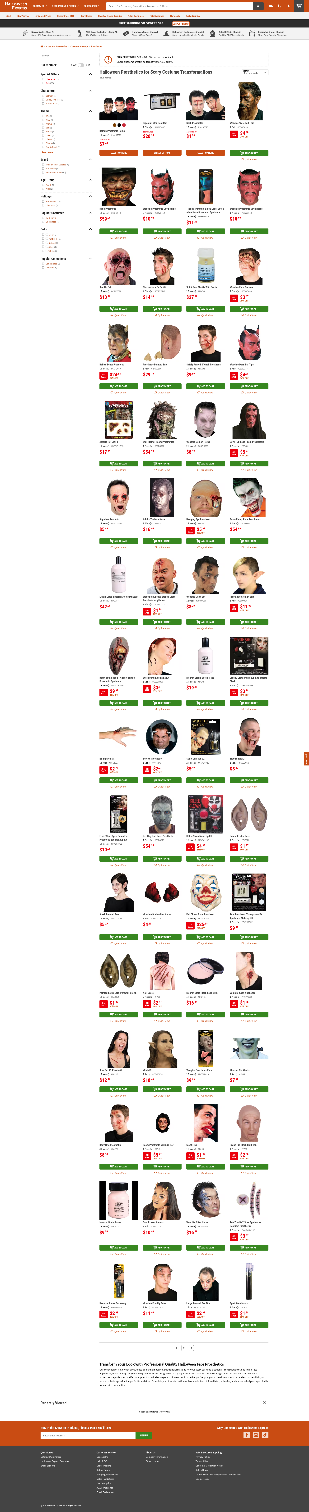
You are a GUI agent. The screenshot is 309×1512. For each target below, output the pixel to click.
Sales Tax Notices (105, 1478)
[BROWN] (115, 125)
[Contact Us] (279, 6)
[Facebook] (246, 1435)
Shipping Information (107, 1474)
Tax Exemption (104, 1483)
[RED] (124, 125)
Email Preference (105, 1492)
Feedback (306, 758)
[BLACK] (119, 125)
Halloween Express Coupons (55, 1461)
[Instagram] (256, 1435)
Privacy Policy (203, 1456)
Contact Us (102, 1456)
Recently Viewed (53, 1402)
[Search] (258, 6)
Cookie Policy (202, 1478)
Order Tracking (104, 1465)
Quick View (250, 159)
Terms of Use (202, 1461)
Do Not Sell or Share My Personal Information (218, 1474)
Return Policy (103, 1469)
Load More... (48, 152)
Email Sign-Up (48, 1465)
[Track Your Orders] (271, 6)
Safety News (202, 1469)
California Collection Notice (209, 1465)
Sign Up (144, 1435)
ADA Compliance (105, 1487)
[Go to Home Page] (42, 46)
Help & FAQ (102, 1461)
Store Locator (152, 1461)
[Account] (289, 6)
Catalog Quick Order (51, 1456)
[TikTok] (265, 1435)
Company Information (157, 1456)
